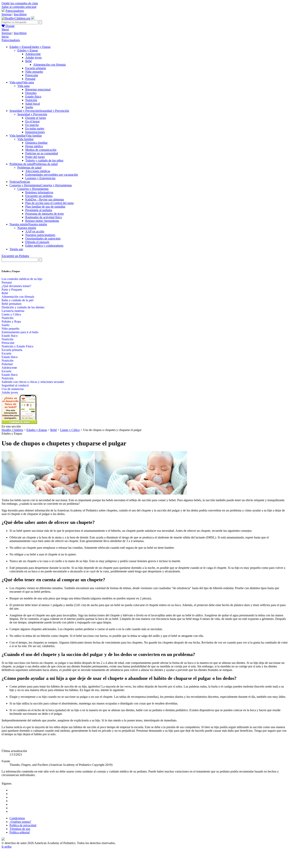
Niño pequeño (34, 71)
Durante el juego (35, 117)
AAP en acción (34, 231)
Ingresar (7, 14)
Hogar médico (34, 146)
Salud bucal (32, 103)
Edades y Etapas (27, 50)
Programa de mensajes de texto (44, 213)
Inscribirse (20, 14)
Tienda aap (16, 249)
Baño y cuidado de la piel (17, 300)
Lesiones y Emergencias (40, 178)
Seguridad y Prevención (32, 114)
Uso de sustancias (13, 389)
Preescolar (31, 75)
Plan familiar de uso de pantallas (45, 206)
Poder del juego (35, 157)
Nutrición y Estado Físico (17, 346)
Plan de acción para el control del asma (49, 203)
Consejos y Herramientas (33, 188)
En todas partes (34, 128)
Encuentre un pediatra (38, 196)
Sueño (29, 107)
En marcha (32, 125)
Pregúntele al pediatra (38, 210)
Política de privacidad (22, 825)
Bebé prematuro (12, 303)
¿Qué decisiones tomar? (16, 286)
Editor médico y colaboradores (44, 245)
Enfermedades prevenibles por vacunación (51, 174)
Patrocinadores (15, 10)
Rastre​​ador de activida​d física (43, 217)
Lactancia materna (13, 311)
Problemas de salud (29, 167)
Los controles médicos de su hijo (22, 279)
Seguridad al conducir (15, 385)
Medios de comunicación (40, 149)
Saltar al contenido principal (19, 6)
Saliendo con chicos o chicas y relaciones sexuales (33, 381)
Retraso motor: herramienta (42, 220)
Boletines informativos (39, 192)
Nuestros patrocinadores (40, 235)
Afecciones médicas (37, 171)
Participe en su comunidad (41, 153)
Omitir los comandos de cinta (20, 3)
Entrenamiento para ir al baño (20, 332)
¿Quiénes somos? (20, 821)
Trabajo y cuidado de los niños (44, 160)
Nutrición (31, 100)
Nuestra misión (26, 228)
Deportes (30, 93)
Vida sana (23, 86)
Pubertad (7, 364)
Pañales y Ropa (11, 321)
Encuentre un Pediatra (15, 256)
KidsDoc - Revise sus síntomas (44, 199)
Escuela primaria (35, 68)
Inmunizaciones (35, 132)
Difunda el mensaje (37, 242)
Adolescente (33, 54)
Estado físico (33, 96)
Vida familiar (25, 139)
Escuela (6, 353)
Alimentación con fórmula (49, 64)
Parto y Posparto (12, 289)
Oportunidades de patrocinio (43, 238)
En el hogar (32, 121)
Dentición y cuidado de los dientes (23, 307)
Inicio (5, 36)
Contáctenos (17, 818)
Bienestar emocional (38, 89)
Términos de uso (19, 828)
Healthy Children (12, 430)
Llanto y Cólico (11, 314)
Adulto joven (33, 57)
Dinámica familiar (36, 142)
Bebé (28, 61)
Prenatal (30, 78)
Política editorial (19, 832)
